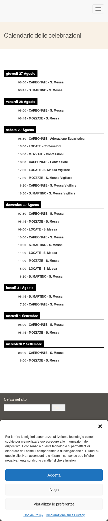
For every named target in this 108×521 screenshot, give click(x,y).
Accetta (54, 475)
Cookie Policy (33, 515)
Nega (54, 489)
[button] (100, 426)
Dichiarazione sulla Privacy (65, 515)
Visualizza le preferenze (54, 504)
